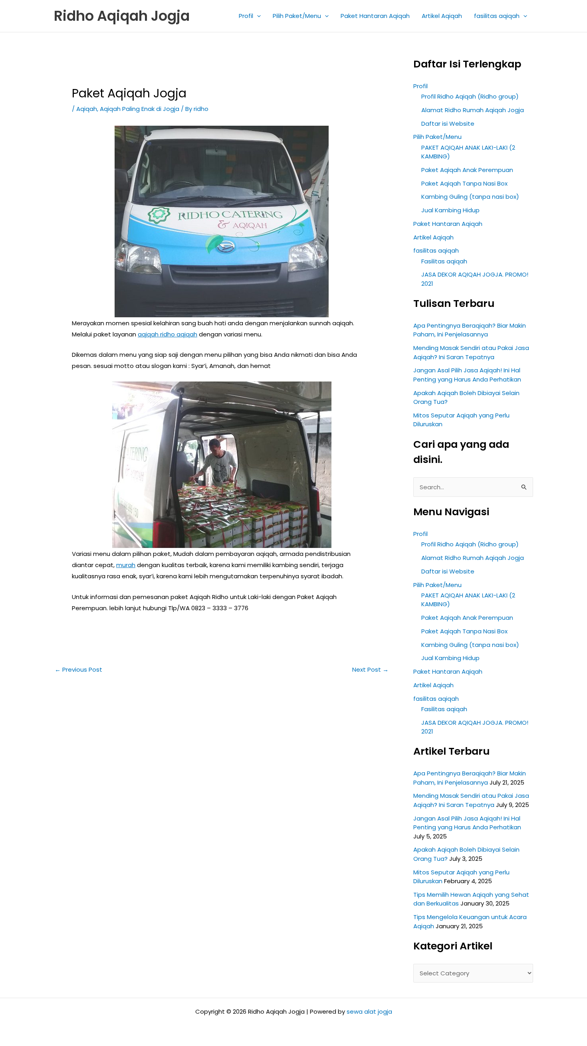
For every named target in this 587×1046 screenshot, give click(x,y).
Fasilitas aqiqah (444, 261)
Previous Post (78, 669)
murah (125, 565)
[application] (257, 16)
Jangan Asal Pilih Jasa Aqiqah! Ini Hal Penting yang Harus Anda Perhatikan (467, 375)
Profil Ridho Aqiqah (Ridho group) (470, 96)
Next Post (370, 669)
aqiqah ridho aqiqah (167, 334)
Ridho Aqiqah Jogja (122, 16)
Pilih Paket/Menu (297, 16)
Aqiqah (86, 109)
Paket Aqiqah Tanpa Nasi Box (464, 183)
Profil (246, 16)
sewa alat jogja (369, 1011)
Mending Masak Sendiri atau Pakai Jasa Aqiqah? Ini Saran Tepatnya (471, 352)
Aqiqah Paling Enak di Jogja (139, 109)
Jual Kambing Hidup (450, 210)
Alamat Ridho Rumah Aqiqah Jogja (472, 110)
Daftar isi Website (447, 123)
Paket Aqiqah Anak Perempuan (467, 170)
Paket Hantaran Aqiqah (375, 16)
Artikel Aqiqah (442, 16)
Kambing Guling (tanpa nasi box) (470, 196)
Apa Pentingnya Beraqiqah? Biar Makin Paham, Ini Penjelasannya (469, 330)
